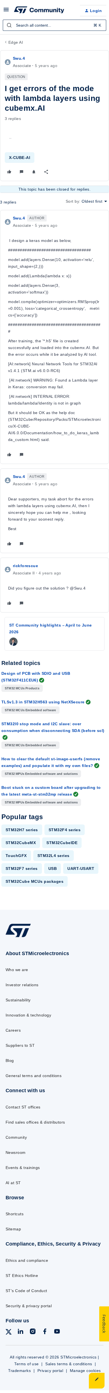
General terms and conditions (33, 1075)
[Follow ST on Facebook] (44, 1332)
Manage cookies (85, 1370)
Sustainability (18, 1000)
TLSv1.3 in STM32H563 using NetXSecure (43, 702)
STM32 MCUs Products (22, 688)
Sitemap (13, 1229)
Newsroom (16, 1152)
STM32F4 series (65, 830)
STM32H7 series (22, 830)
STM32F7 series (22, 868)
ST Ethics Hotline (22, 1275)
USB (52, 868)
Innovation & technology (28, 1015)
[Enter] (9, 25)
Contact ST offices (23, 1107)
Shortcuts (14, 1214)
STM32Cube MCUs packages (34, 881)
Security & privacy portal (29, 1306)
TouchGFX (16, 855)
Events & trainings (23, 1167)
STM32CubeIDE (61, 842)
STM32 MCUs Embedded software (30, 710)
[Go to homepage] (18, 937)
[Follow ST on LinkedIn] (20, 1332)
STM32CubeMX (21, 842)
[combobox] (54, 25)
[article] (54, 337)
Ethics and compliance (27, 1260)
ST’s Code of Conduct (26, 1290)
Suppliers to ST (20, 1045)
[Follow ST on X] (9, 1333)
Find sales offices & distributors (35, 1122)
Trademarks (19, 1370)
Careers (13, 1030)
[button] (6, 11)
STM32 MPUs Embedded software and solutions (41, 773)
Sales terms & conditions (68, 1364)
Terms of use (26, 1364)
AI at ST (13, 1183)
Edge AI (15, 42)
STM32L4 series (53, 855)
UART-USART (80, 868)
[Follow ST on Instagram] (32, 1332)
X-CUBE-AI (19, 157)
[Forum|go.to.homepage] (39, 10)
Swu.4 (19, 58)
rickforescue (25, 565)
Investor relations (22, 985)
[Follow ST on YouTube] (57, 1332)
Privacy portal (50, 1370)
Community (16, 1137)
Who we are (17, 969)
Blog (10, 1060)
